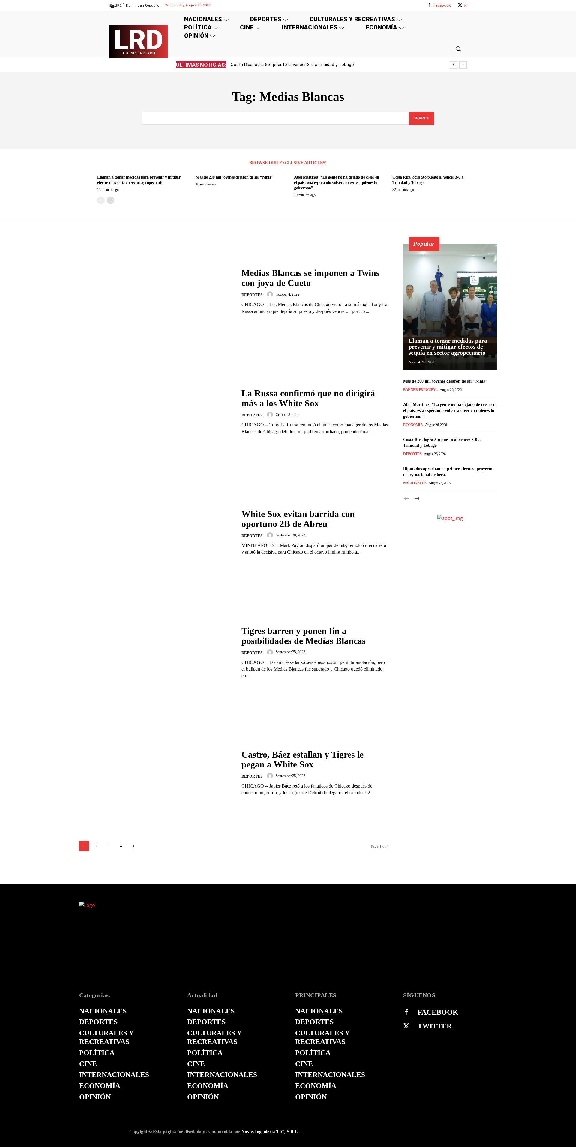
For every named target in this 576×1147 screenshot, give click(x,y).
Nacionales (414, 483)
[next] (463, 65)
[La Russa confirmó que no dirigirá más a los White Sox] (156, 412)
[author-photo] (271, 294)
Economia (413, 425)
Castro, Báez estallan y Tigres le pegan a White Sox (303, 759)
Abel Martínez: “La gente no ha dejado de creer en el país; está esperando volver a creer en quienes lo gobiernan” (336, 182)
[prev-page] (101, 200)
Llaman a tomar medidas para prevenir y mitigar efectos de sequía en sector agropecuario (448, 346)
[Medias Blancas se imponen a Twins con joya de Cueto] (156, 291)
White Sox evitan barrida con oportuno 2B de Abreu (298, 519)
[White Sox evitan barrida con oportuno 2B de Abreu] (156, 532)
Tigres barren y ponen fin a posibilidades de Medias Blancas (304, 636)
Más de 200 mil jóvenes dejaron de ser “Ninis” (234, 177)
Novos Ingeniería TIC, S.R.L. (270, 1131)
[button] (458, 48)
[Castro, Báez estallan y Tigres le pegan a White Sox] (156, 773)
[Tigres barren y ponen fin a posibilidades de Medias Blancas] (156, 652)
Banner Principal (420, 390)
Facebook (442, 5)
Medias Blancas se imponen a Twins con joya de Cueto (311, 278)
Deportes (252, 295)
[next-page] (110, 200)
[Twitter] (406, 1026)
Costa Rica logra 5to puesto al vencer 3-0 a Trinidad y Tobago (292, 64)
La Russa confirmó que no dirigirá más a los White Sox (308, 398)
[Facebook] (429, 5)
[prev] (453, 65)
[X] (460, 5)
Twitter (435, 1026)
